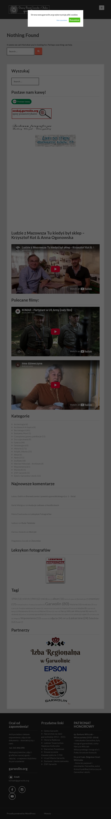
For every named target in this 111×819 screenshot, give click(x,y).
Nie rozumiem (62, 20)
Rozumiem (74, 20)
